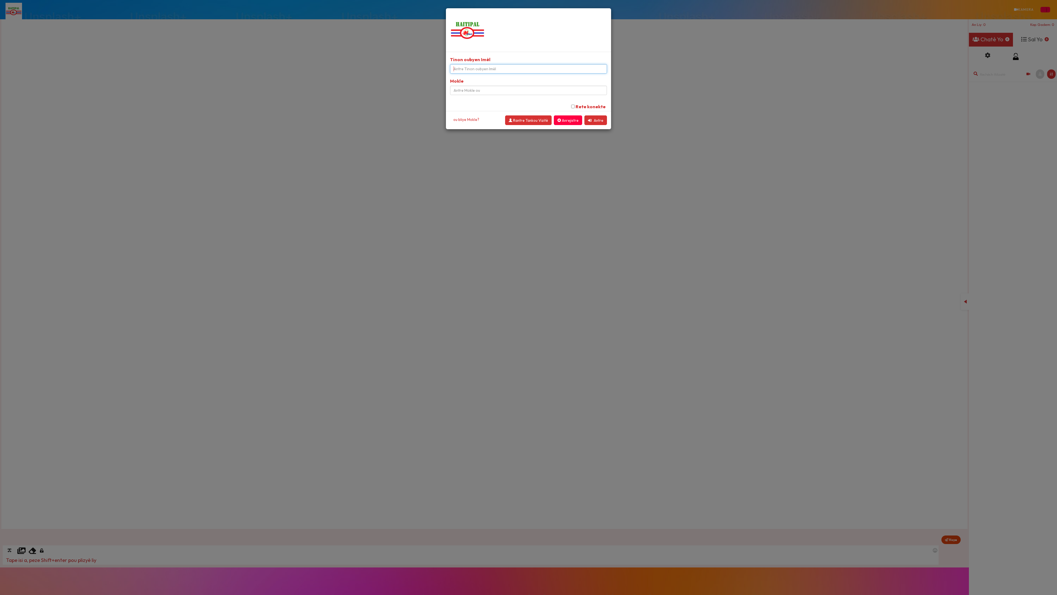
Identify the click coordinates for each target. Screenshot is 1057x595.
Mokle (457, 81)
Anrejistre (570, 120)
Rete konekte (591, 106)
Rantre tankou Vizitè (530, 120)
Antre (598, 120)
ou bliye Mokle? (466, 119)
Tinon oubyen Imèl (470, 59)
